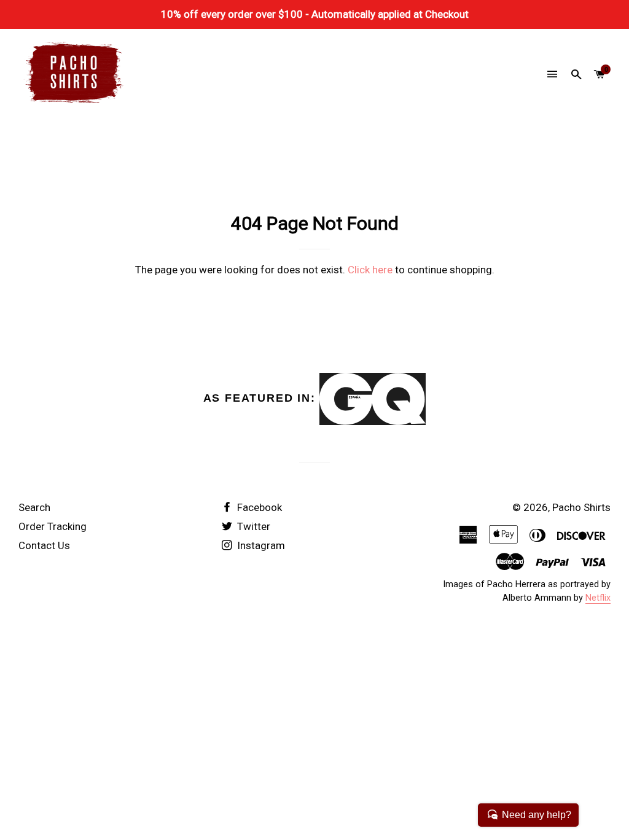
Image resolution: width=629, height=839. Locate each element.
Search (34, 507)
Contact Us (44, 545)
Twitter (252, 526)
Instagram (260, 545)
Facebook (258, 507)
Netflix (598, 598)
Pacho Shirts (581, 507)
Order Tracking (52, 526)
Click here (370, 269)
